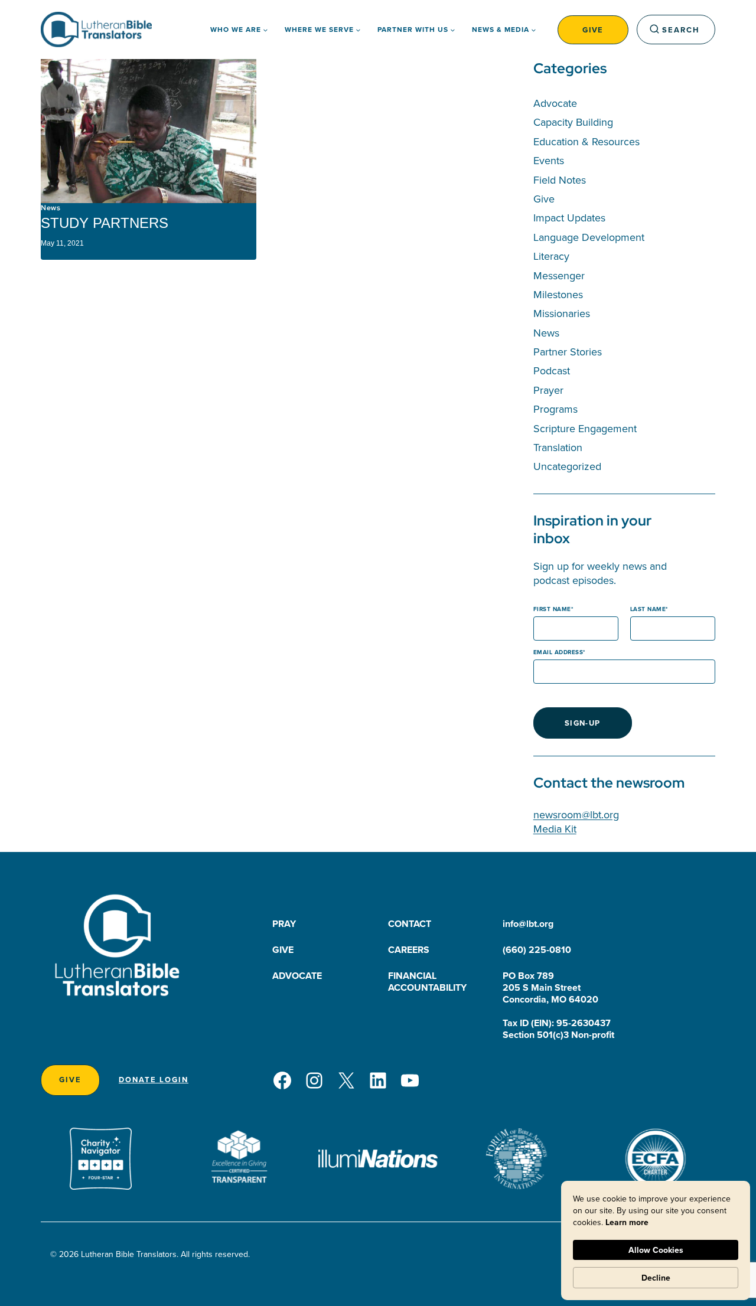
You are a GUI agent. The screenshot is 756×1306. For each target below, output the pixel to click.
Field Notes (559, 179)
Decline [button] (655, 1278)
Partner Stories (567, 351)
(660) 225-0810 (537, 949)
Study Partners (104, 223)
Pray (284, 923)
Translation (557, 447)
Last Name (648, 609)
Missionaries (561, 313)
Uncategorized (567, 466)
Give (593, 29)
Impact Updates (569, 217)
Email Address (558, 652)
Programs (555, 408)
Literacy (551, 256)
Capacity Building (573, 122)
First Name (552, 609)
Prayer (548, 390)
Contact (409, 923)
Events (548, 160)
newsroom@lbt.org (576, 814)
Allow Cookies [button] (655, 1250)
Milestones (558, 294)
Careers (408, 949)
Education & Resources (586, 141)
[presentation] (148, 131)
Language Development (588, 237)
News (50, 208)
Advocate (555, 103)
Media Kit (554, 828)
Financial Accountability (427, 981)
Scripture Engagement (585, 428)
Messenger (559, 275)
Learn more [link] (627, 1222)
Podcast (551, 370)
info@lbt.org (528, 923)
